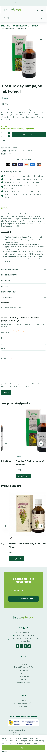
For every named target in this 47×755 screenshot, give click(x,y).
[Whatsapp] (29, 646)
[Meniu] (42, 10)
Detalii (4, 751)
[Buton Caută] (41, 18)
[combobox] (21, 18)
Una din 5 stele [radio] (13, 332)
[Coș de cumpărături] (38, 10)
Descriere (4, 208)
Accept (23, 748)
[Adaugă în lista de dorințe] (44, 494)
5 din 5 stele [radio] (24, 332)
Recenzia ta (6, 358)
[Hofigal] (4, 97)
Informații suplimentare (10, 269)
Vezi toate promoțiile (23, 3)
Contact (23, 628)
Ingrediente (5, 281)
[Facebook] (17, 646)
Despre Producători (8, 292)
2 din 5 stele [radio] (16, 332)
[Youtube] (25, 646)
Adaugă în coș (28, 134)
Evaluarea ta (6, 332)
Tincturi (34, 151)
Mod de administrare (9, 275)
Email (4, 348)
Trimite (6, 392)
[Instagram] (21, 646)
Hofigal (10, 154)
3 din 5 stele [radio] (18, 332)
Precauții (4, 286)
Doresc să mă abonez (23, 598)
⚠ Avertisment (6, 298)
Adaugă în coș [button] (12, 476)
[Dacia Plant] (5, 538)
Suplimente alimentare (20, 151)
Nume (4, 338)
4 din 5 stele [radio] (21, 332)
